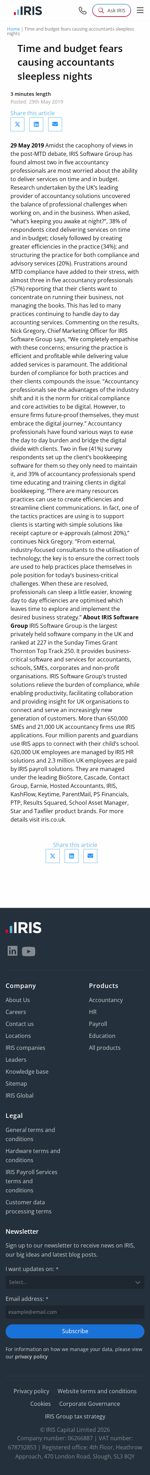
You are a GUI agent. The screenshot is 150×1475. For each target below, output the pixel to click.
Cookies (40, 1404)
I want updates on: (32, 1269)
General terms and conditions (30, 1134)
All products (105, 1048)
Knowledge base (27, 1071)
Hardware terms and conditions (33, 1155)
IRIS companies (25, 1048)
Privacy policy (31, 1391)
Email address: (27, 1299)
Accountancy (106, 1000)
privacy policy (31, 1356)
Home (13, 29)
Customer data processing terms (29, 1206)
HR (93, 1012)
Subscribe (75, 1331)
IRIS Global (19, 1095)
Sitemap (16, 1083)
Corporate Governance (89, 1404)
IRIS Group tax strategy (75, 1416)
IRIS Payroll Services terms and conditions (32, 1181)
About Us (18, 1000)
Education (102, 1036)
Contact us (20, 1024)
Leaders (16, 1060)
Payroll (98, 1024)
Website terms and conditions (97, 1391)
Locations (18, 1036)
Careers (16, 1012)
